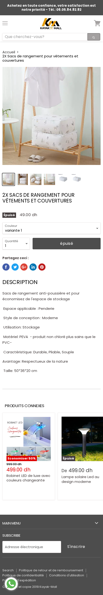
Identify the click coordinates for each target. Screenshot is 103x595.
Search (8, 570)
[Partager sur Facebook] (6, 267)
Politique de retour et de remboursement (51, 570)
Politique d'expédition (19, 580)
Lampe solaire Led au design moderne (80, 479)
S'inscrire (76, 546)
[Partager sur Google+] (24, 267)
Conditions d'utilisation (66, 575)
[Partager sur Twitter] (15, 267)
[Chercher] (93, 36)
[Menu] (5, 21)
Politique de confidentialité (23, 575)
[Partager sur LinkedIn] (33, 267)
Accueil (8, 52)
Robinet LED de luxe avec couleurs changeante (28, 478)
